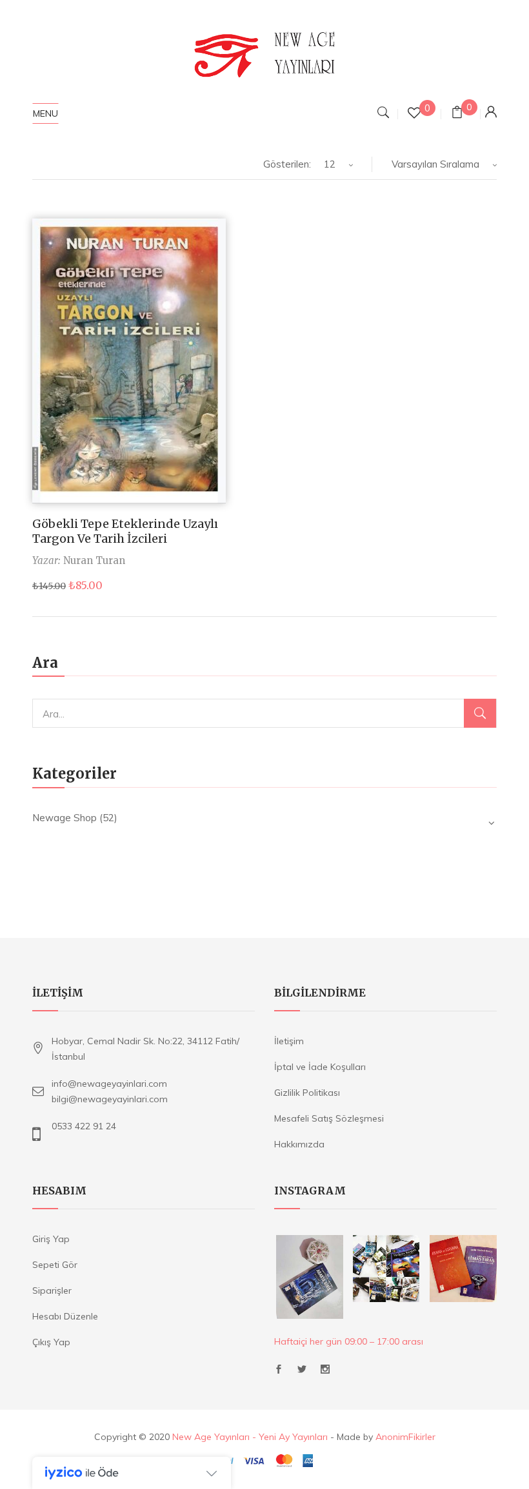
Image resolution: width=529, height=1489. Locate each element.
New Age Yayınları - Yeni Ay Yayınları (250, 1437)
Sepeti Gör (54, 1264)
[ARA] (480, 713)
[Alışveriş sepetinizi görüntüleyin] (457, 114)
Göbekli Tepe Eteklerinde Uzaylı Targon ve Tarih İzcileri (125, 531)
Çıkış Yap (51, 1342)
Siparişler (52, 1290)
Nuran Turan (94, 560)
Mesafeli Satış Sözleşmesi (329, 1118)
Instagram (325, 1373)
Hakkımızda (299, 1144)
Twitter (301, 1373)
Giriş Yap (51, 1239)
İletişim (289, 1041)
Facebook (278, 1373)
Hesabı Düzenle (65, 1316)
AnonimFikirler (405, 1437)
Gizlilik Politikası (307, 1092)
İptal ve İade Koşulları (320, 1067)
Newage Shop (64, 818)
